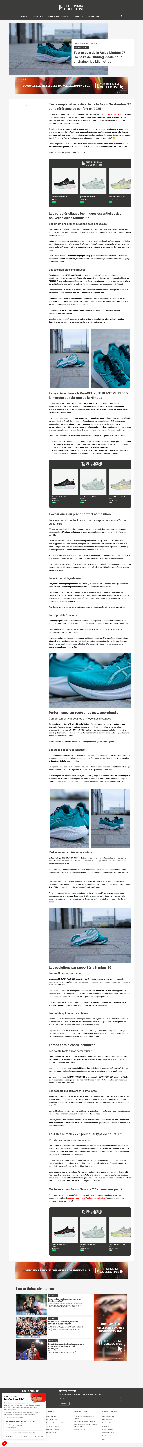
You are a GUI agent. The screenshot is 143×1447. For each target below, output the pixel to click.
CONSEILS (77, 17)
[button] (4, 1443)
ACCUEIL (24, 17)
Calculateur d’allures (52, 1429)
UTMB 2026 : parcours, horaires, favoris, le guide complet (63, 1322)
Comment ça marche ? (53, 1426)
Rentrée (104, 1439)
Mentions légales (79, 1429)
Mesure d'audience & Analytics (14, 1426)
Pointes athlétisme (108, 1423)
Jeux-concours (51, 1416)
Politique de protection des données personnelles (85, 1425)
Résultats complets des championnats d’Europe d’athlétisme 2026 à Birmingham (66, 1346)
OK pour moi (39, 1436)
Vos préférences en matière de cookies (84, 1417)
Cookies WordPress (11, 1428)
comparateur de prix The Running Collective (86, 1198)
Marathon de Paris (107, 1436)
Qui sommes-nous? (52, 1419)
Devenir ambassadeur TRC (54, 1423)
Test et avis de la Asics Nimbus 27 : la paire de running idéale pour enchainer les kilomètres (99, 57)
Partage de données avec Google (15, 1424)
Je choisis (24, 1436)
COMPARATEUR (93, 17)
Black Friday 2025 (107, 1429)
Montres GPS (106, 1426)
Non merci (9, 1436)
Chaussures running (108, 1416)
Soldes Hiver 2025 (108, 1432)
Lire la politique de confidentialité (13, 1417)
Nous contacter (51, 1432)
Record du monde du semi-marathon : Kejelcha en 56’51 (65, 1300)
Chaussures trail (107, 1419)
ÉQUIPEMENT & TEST (81, 47)
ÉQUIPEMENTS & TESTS (57, 17)
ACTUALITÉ (37, 17)
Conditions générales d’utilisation (84, 1421)
